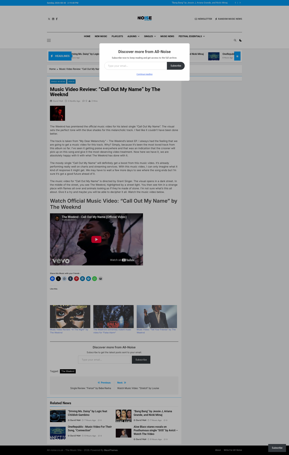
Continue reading (144, 74)
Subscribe (176, 65)
